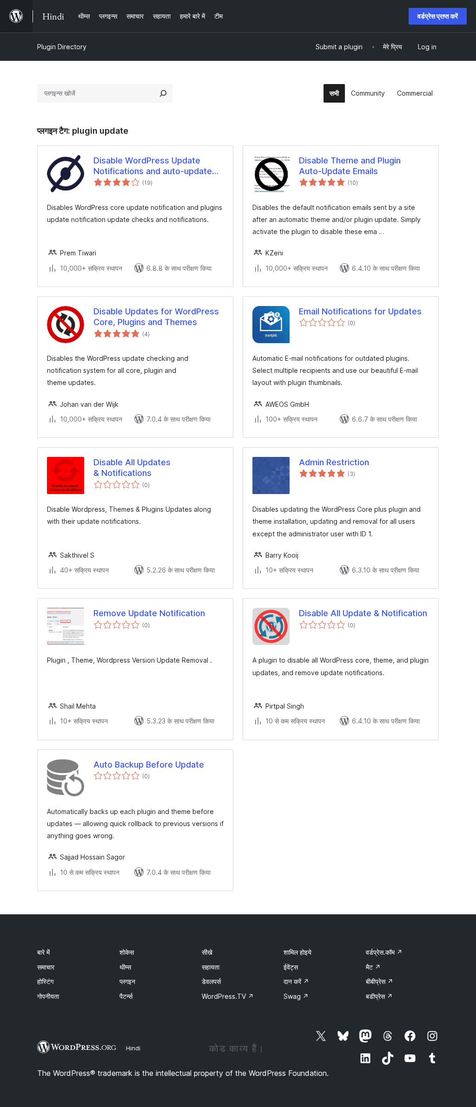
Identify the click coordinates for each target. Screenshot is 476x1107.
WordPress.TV (228, 996)
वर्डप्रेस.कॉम (384, 952)
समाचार (45, 967)
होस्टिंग (45, 981)
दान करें (296, 981)
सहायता (210, 967)
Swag (296, 996)
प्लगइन (127, 981)
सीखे (207, 952)
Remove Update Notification (149, 613)
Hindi (133, 1048)
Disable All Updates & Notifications (132, 467)
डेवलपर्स (211, 981)
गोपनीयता (48, 996)
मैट (373, 967)
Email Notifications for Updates (360, 311)
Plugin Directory (61, 47)
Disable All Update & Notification (363, 613)
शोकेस (126, 952)
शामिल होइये (297, 952)
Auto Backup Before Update (148, 764)
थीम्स (125, 967)
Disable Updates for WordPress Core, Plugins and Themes (156, 316)
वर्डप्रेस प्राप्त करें (437, 16)
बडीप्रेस (379, 996)
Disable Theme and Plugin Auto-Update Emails (350, 166)
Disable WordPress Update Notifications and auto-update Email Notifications (152, 166)
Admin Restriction (334, 462)
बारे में (43, 952)
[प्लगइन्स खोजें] (163, 93)
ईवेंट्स (291, 967)
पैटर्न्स (125, 996)
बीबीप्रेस (379, 981)
